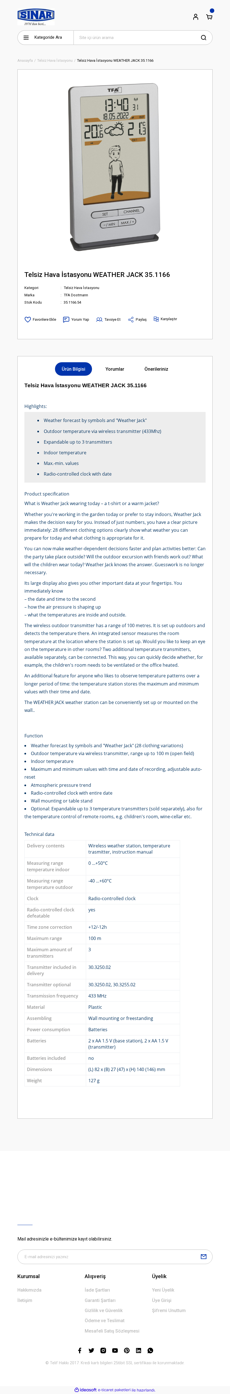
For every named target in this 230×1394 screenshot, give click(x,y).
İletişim (24, 1300)
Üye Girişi (161, 1300)
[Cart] (209, 17)
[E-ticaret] (114, 1390)
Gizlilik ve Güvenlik (104, 1310)
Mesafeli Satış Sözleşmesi (112, 1331)
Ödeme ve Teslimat (105, 1320)
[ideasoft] (85, 1390)
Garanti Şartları (100, 1300)
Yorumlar (114, 369)
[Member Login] (195, 17)
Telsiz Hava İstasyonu (81, 288)
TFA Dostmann (76, 295)
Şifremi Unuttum (169, 1310)
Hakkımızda (29, 1290)
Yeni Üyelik (163, 1290)
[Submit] (204, 1256)
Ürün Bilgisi (73, 369)
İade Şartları (97, 1290)
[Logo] (36, 16)
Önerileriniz (156, 369)
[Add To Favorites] (40, 319)
